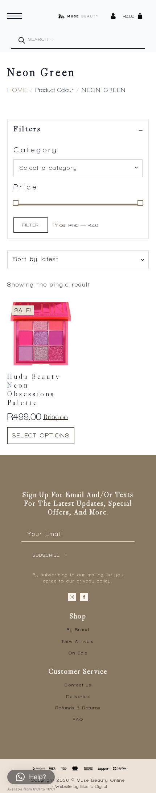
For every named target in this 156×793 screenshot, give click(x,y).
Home (17, 90)
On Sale (78, 653)
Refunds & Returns (78, 708)
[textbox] (75, 168)
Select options (41, 435)
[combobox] (78, 168)
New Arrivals (78, 641)
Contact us (78, 685)
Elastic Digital (94, 786)
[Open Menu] (14, 16)
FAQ (78, 719)
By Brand (78, 630)
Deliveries (78, 696)
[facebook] (84, 597)
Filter (30, 225)
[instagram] (72, 597)
